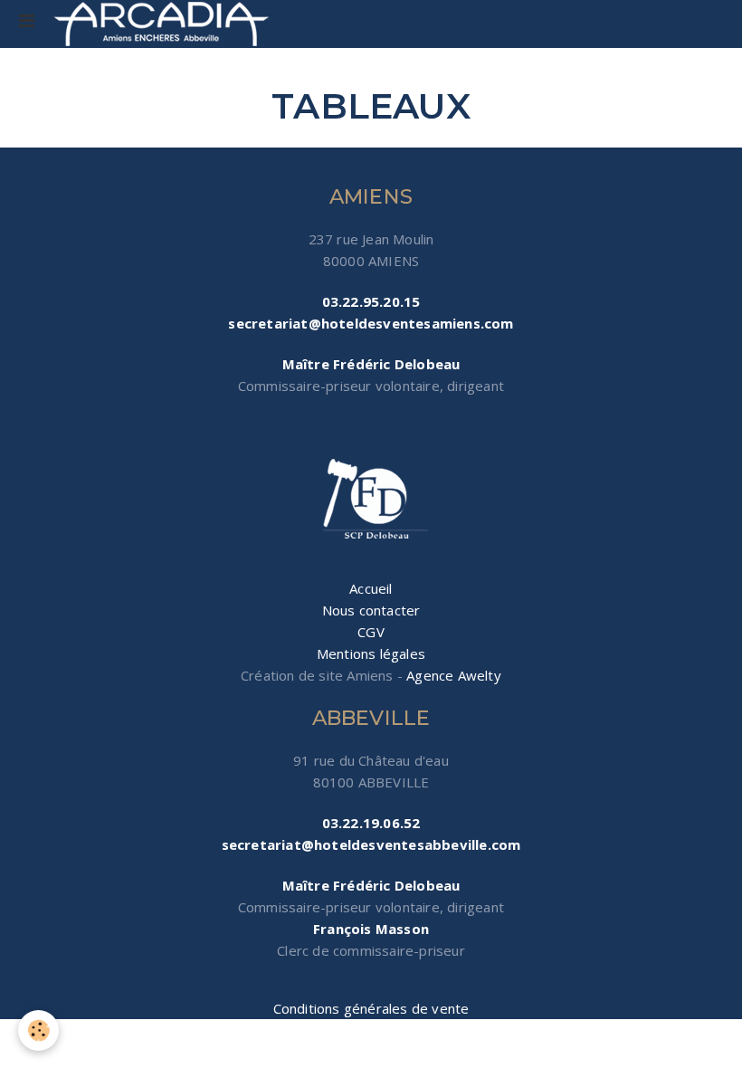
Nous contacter (371, 610)
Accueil (370, 588)
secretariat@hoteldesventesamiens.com (370, 323)
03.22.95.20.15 (371, 301)
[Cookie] (38, 1030)
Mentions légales (371, 653)
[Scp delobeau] (371, 500)
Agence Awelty (453, 675)
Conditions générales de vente (371, 1008)
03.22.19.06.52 (371, 823)
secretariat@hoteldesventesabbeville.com (371, 844)
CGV (371, 632)
